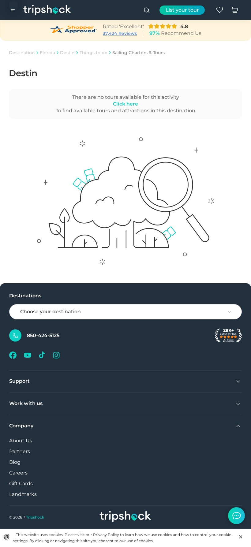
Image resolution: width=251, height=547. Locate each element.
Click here (125, 104)
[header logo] (47, 10)
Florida (47, 52)
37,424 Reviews (120, 33)
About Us (20, 441)
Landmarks (23, 494)
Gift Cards (21, 483)
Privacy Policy (106, 534)
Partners (19, 451)
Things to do (93, 52)
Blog (15, 462)
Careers (18, 473)
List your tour (182, 10)
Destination (22, 52)
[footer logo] (125, 517)
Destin (67, 52)
